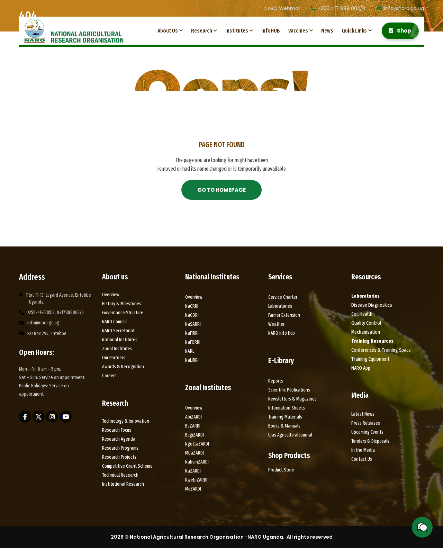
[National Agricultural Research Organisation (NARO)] (74, 31)
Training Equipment (370, 359)
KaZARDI (193, 471)
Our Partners (113, 358)
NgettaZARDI (197, 444)
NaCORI (192, 315)
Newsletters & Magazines (292, 399)
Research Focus (116, 430)
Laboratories (280, 306)
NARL (189, 351)
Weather (276, 324)
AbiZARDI (193, 417)
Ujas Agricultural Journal (290, 435)
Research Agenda (118, 439)
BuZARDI (192, 426)
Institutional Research (123, 484)
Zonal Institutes (117, 349)
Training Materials (285, 417)
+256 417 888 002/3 (341, 8)
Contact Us (361, 459)
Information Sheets (286, 408)
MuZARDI (193, 489)
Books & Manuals (284, 426)
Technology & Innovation (125, 421)
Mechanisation (365, 332)
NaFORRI (192, 342)
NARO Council (114, 322)
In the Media (363, 450)
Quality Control (366, 323)
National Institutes (119, 340)
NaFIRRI (192, 333)
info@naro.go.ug (404, 8)
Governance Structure (122, 313)
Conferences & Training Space (381, 350)
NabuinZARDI (197, 462)
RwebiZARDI (196, 480)
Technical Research (120, 475)
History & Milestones (122, 304)
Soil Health (361, 314)
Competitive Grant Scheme (127, 466)
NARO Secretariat (118, 331)
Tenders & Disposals (370, 441)
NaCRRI (191, 306)
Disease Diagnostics (371, 305)
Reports (275, 381)
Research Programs (120, 448)
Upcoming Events (367, 432)
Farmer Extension (284, 315)
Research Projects (119, 457)
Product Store (281, 470)
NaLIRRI (192, 360)
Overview (110, 295)
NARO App (360, 368)
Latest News (362, 414)
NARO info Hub (281, 333)
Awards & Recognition (123, 367)
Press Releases (365, 423)
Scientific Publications (289, 390)
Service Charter (282, 297)
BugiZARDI (194, 435)
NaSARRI (193, 324)
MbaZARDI (194, 453)
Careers (109, 376)
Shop (403, 30)
